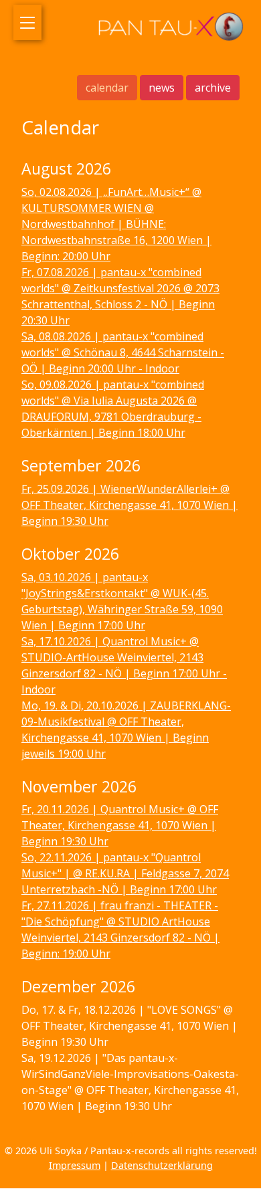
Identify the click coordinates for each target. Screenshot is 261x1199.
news (162, 87)
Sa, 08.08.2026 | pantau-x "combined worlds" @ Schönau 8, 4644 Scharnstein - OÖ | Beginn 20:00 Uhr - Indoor (122, 352)
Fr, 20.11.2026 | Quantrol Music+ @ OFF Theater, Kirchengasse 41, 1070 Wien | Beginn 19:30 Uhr (119, 825)
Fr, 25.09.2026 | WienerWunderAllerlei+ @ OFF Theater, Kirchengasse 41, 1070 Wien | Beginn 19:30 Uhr (129, 504)
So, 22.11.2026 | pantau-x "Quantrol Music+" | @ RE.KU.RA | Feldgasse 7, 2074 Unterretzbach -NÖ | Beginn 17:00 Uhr (125, 873)
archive (213, 87)
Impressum (74, 1165)
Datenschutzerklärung (162, 1165)
